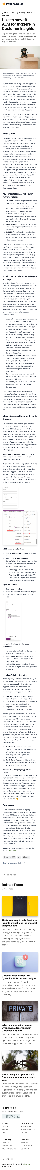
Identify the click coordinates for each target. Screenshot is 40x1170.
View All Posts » (8, 889)
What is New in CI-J (27, 1126)
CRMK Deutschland (27, 1146)
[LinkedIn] (3, 1159)
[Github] (12, 1159)
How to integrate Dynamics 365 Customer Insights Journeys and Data (18, 1077)
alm (19, 857)
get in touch (12, 851)
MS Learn (24, 1133)
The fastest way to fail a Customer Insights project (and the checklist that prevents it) (19, 923)
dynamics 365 (9, 857)
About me (24, 1143)
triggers (26, 857)
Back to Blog (11, 875)
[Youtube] (7, 1159)
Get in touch (25, 1149)
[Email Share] (23, 863)
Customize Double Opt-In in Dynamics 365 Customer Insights (19, 977)
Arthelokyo (26, 1164)
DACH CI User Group (9, 1149)
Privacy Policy (12, 1111)
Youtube (5, 1130)
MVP (3, 1133)
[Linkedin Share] (19, 863)
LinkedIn (5, 1126)
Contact (21, 1111)
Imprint (4, 1111)
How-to (29, 13)
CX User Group (7, 1146)
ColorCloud (5, 1143)
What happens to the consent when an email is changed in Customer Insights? (17, 1028)
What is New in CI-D (28, 1130)
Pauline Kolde (9, 1107)
